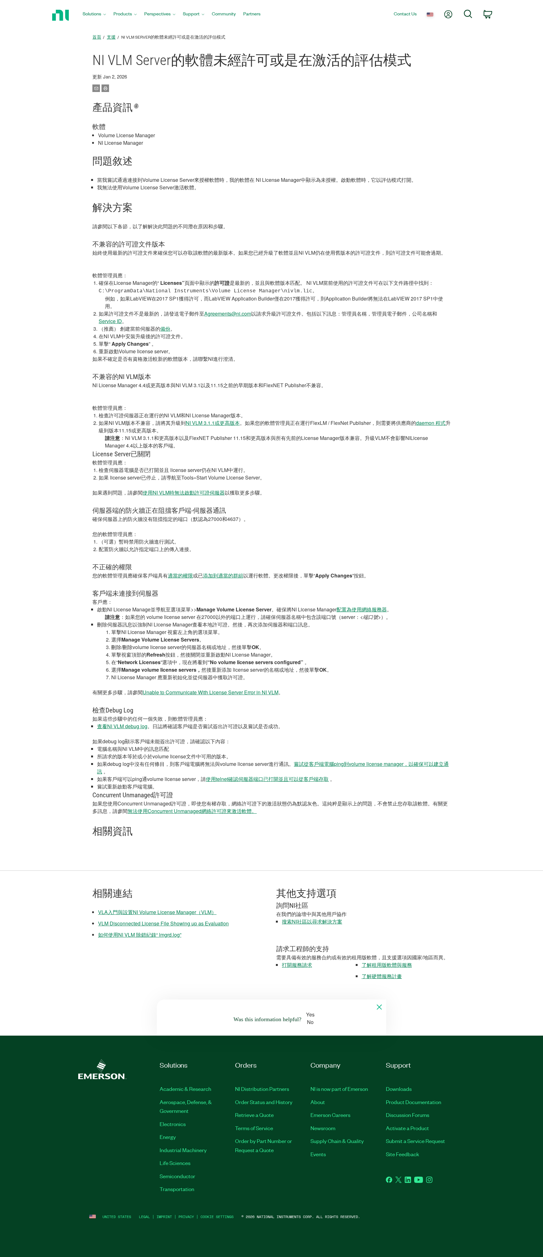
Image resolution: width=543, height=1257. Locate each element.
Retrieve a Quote (254, 1114)
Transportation (177, 1188)
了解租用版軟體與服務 (387, 964)
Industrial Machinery (183, 1149)
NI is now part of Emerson (339, 1088)
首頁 (96, 37)
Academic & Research (185, 1088)
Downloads (399, 1088)
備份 (165, 328)
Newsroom (322, 1127)
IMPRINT (164, 1216)
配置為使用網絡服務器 (362, 609)
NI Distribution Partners (262, 1088)
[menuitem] (94, 15)
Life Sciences (175, 1162)
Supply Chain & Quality (337, 1140)
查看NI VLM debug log (122, 726)
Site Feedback (402, 1154)
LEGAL (144, 1216)
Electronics (173, 1123)
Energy (168, 1136)
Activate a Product (407, 1127)
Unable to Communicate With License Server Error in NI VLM (210, 692)
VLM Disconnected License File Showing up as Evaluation (163, 923)
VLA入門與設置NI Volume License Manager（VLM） (157, 912)
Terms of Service (254, 1127)
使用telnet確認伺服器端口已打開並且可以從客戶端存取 (267, 779)
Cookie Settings (216, 1216)
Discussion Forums (407, 1114)
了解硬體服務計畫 (382, 976)
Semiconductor (177, 1176)
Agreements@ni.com (227, 313)
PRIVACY (186, 1216)
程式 (441, 422)
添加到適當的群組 (223, 575)
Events (318, 1154)
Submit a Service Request (415, 1140)
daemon (426, 422)
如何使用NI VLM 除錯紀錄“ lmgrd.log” (139, 934)
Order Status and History (264, 1101)
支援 (111, 37)
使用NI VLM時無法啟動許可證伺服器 (184, 492)
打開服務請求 (297, 964)
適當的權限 (180, 575)
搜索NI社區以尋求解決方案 (312, 921)
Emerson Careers (330, 1114)
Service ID (110, 321)
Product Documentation (413, 1101)
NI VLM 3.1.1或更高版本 (213, 422)
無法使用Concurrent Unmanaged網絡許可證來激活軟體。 (192, 811)
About (317, 1101)
